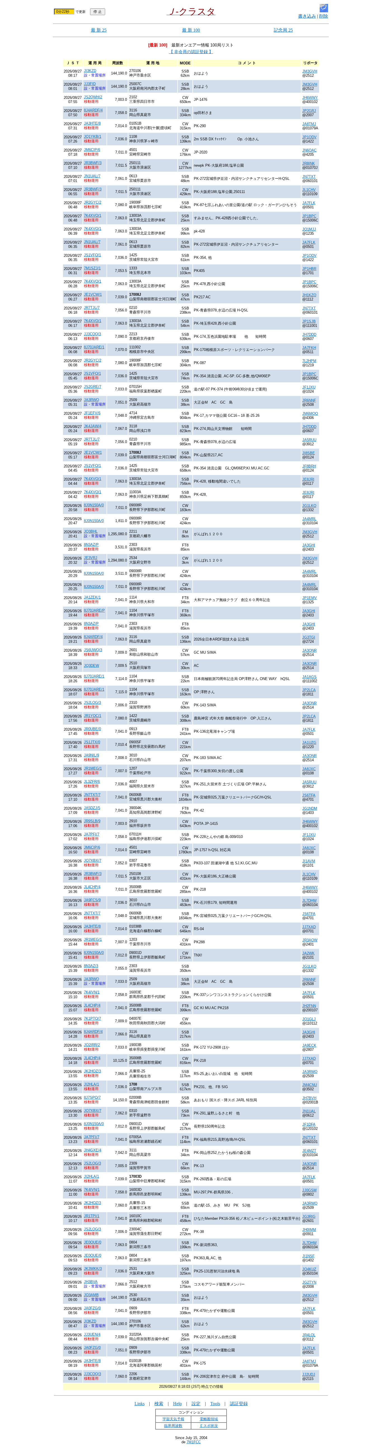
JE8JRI (308, 479)
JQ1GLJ (309, 1019)
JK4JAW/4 (92, 426)
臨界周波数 (173, 1426)
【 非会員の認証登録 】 (191, 52)
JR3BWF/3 (93, 163)
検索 (158, 1403)
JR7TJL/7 (92, 308)
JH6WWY (310, 98)
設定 (196, 1403)
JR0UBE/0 (92, 729)
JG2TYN (309, 1282)
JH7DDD (309, 334)
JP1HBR (309, 269)
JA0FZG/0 (92, 1308)
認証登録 (239, 1403)
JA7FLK (308, 203)
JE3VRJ (90, 558)
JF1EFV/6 (92, 413)
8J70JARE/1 (94, 347)
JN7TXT (309, 176)
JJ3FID (90, 84)
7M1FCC (194, 1442)
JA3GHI (308, 545)
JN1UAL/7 (92, 176)
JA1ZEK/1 (92, 597)
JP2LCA (309, 690)
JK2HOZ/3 (92, 1071)
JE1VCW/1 (93, 294)
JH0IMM (309, 1230)
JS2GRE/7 (92, 387)
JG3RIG (308, 1216)
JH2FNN (309, 1006)
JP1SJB (309, 321)
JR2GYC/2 (92, 202)
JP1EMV (309, 598)
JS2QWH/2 (93, 97)
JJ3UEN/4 (92, 1334)
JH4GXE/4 (92, 1150)
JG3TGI (308, 637)
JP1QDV (309, 137)
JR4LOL (308, 1335)
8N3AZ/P (91, 545)
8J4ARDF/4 (93, 110)
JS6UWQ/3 (93, 650)
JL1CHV (309, 190)
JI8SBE (308, 453)
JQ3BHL (91, 531)
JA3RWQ (91, 400)
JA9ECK (309, 1045)
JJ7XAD (309, 927)
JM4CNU (309, 1085)
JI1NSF (308, 1256)
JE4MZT (309, 1151)
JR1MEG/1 (93, 768)
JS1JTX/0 (92, 742)
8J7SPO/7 (92, 1097)
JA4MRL (309, 519)
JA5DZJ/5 (92, 808)
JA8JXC (309, 769)
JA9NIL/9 (91, 755)
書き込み (307, 16)
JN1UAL (309, 1111)
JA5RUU (309, 440)
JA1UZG (309, 743)
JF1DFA (308, 1124)
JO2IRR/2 (92, 1045)
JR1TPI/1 (91, 1216)
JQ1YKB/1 (92, 136)
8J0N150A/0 (94, 505)
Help (177, 1403)
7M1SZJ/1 (92, 268)
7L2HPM (309, 361)
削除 (323, 16)
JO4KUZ (309, 1269)
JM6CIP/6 (92, 150)
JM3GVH (309, 71)
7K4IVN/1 (92, 992)
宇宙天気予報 (173, 1419)
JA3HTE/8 (92, 123)
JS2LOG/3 (92, 702)
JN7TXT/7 (92, 795)
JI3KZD (90, 71)
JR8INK (308, 163)
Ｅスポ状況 (209, 1426)
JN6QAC (309, 150)
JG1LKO (309, 506)
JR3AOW (309, 940)
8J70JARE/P (94, 610)
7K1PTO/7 (92, 1018)
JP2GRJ (309, 111)
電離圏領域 (209, 1419)
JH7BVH (309, 1098)
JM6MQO (310, 413)
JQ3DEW (91, 666)
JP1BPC (309, 216)
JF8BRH (309, 466)
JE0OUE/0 (92, 1242)
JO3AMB (91, 1295)
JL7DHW (309, 900)
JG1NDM (309, 808)
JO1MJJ (309, 229)
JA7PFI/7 (91, 834)
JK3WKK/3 (93, 1269)
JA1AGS (309, 677)
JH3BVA (91, 1282)
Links (140, 1403)
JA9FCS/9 (92, 900)
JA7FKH (309, 348)
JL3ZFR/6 (92, 781)
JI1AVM (308, 861)
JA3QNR (309, 650)
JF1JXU (308, 387)
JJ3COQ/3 (92, 334)
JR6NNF (309, 400)
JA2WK (308, 953)
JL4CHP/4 (92, 887)
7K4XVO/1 (92, 215)
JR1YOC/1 (92, 716)
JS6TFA (308, 795)
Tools (215, 1403)
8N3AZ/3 (91, 966)
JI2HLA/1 (91, 1084)
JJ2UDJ (308, 1374)
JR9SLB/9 (92, 821)
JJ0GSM (309, 1190)
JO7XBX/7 (92, 860)
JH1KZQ (309, 295)
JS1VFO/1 (92, 255)
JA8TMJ (309, 124)
